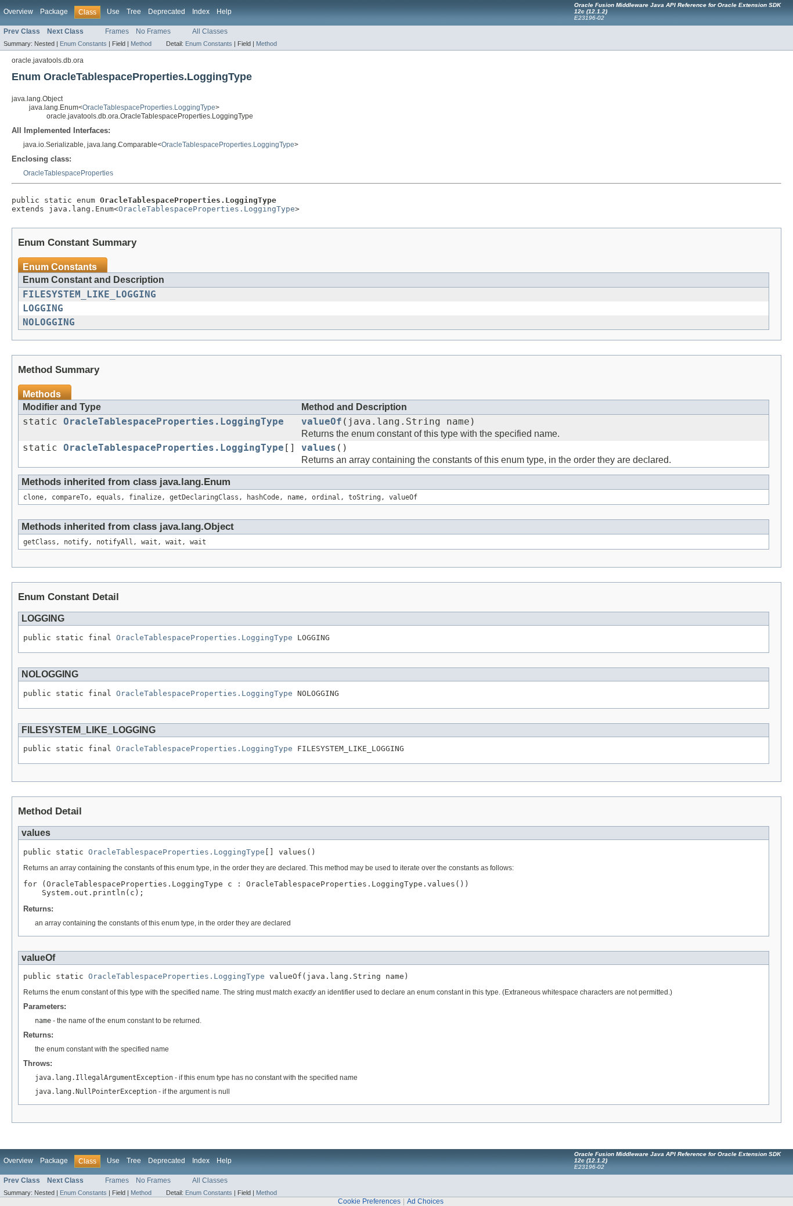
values (318, 448)
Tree (134, 12)
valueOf (321, 422)
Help (224, 12)
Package (54, 12)
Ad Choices (425, 1201)
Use (113, 12)
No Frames (153, 31)
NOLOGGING (49, 322)
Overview (18, 12)
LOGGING (43, 308)
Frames (117, 31)
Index (201, 12)
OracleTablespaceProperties (68, 173)
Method (141, 43)
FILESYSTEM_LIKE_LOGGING (89, 294)
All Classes (210, 31)
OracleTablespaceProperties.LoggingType (148, 107)
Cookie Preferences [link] (369, 1201)
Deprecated (166, 12)
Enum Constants (83, 43)
